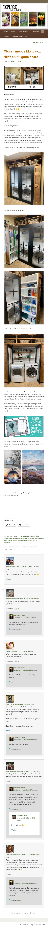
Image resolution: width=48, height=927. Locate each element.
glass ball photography (20, 538)
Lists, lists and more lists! (20, 36)
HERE (39, 133)
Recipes (6, 36)
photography (12, 540)
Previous (34, 42)
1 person (16, 609)
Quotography (35, 31)
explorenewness (23, 540)
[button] (12, 459)
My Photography (23, 31)
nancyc (8, 651)
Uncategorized (23, 536)
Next (42, 42)
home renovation (33, 538)
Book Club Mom (11, 771)
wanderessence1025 (12, 566)
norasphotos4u (11, 599)
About (13, 31)
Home (6, 31)
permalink (7, 542)
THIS (32, 406)
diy (11, 538)
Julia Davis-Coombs (12, 854)
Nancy (8, 704)
